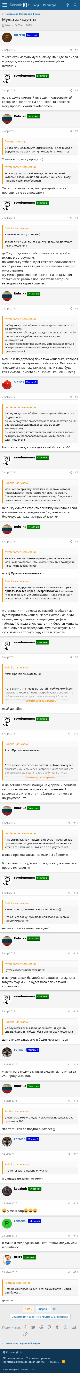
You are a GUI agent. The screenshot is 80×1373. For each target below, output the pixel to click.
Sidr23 (19, 382)
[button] (4, 5)
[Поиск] (75, 5)
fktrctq (9, 25)
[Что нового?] (67, 5)
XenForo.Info (28, 1369)
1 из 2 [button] (28, 1309)
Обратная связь (13, 1358)
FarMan (20, 1049)
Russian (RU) (14, 1352)
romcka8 (20, 1221)
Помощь (53, 1362)
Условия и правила (38, 1358)
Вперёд (43, 1309)
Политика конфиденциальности (24, 1362)
